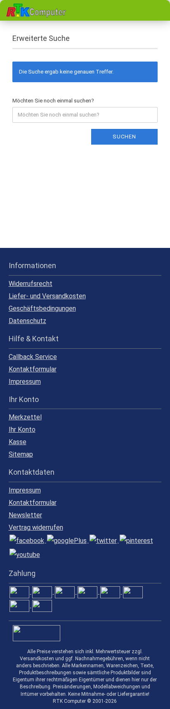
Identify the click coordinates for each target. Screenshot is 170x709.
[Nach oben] (147, 697)
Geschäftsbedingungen (42, 308)
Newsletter (25, 515)
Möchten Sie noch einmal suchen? (53, 101)
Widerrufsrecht (30, 284)
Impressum (25, 381)
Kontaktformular (33, 369)
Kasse (17, 442)
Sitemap (21, 454)
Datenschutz (27, 321)
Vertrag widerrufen (36, 527)
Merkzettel (25, 417)
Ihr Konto (22, 429)
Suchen (124, 136)
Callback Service (33, 357)
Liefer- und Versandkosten (47, 296)
